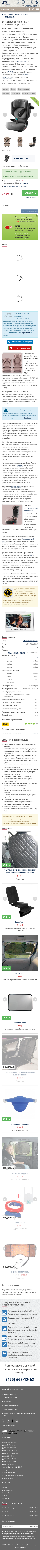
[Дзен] (23, 2)
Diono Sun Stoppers (20, 1173)
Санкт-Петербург (7, 1490)
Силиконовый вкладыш (20, 1124)
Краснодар (5, 1498)
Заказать (5, 89)
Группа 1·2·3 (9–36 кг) (9, 1461)
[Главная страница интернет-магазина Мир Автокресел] (2, 15)
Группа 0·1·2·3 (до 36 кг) (10, 1453)
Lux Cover (27, 418)
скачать (35, 733)
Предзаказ (8, 1067)
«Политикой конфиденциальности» (23, 1538)
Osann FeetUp (20, 922)
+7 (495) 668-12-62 (10, 1394)
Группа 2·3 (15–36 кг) (9, 1464)
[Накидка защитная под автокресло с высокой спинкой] (20, 1052)
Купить (31, 193)
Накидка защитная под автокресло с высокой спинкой (20, 1073)
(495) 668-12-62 (7, 9)
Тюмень (4, 1496)
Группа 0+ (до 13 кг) (9, 1445)
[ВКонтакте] (18, 2)
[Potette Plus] (20, 1202)
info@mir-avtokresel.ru (12, 1405)
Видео (13, 89)
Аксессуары (16, 93)
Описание (5, 93)
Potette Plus (20, 1222)
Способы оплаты (8, 1425)
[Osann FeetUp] (20, 902)
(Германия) (30, 641)
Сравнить (7, 205)
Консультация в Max (21, 348)
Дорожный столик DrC (20, 1272)
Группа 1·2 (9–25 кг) (9, 1459)
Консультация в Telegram (21, 342)
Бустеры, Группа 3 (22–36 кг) (12, 1467)
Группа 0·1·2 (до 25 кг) (9, 1450)
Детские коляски (7, 1478)
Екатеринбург (6, 1493)
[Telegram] (27, 2)
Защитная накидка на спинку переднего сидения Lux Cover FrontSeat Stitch (20, 871)
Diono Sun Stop (20, 973)
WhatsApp (7, 1401)
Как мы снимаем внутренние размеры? (27, 658)
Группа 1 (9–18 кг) (8, 1456)
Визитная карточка (10, 1409)
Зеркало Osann (20, 1023)
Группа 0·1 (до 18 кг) (9, 1448)
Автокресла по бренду (9, 1442)
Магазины (6, 1482)
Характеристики (23, 89)
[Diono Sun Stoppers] (20, 1153)
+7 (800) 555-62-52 (10, 1397)
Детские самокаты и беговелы (12, 1475)
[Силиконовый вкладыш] (20, 1104)
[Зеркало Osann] (20, 1002)
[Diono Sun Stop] (20, 953)
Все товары (6, 1437)
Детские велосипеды (9, 1472)
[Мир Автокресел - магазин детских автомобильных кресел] (6, 3)
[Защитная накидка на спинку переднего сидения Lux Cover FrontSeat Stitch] (20, 849)
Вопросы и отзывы (28, 93)
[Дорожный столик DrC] (20, 1251)
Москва (4, 1487)
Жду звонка (34, 1527)
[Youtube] (31, 2)
